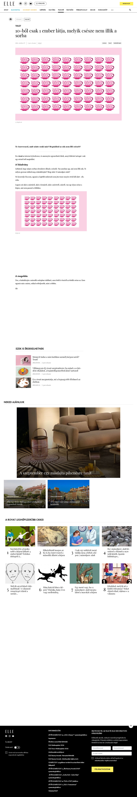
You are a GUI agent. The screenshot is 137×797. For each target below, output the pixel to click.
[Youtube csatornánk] (30, 4)
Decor (92, 10)
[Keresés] (130, 10)
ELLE (39, 43)
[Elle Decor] (9, 3)
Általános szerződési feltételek (58, 742)
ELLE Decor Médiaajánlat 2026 (58, 749)
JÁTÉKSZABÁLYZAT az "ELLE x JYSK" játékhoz (63, 781)
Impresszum (52, 738)
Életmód (70, 10)
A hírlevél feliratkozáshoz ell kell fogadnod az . (109, 759)
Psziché (61, 10)
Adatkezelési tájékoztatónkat (106, 760)
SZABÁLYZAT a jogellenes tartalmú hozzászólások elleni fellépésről (66, 764)
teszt (110, 43)
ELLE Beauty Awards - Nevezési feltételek (61, 755)
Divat (6, 10)
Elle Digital (15, 10)
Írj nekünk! (8, 742)
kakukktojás (117, 43)
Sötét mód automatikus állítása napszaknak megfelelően (18, 754)
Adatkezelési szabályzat (56, 752)
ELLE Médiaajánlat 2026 (56, 745)
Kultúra (52, 10)
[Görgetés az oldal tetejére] (131, 726)
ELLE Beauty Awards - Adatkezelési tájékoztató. (63, 759)
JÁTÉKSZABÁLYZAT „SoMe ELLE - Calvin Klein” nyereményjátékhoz (63, 776)
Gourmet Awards (30, 10)
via (16, 288)
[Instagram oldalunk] (25, 3)
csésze (104, 43)
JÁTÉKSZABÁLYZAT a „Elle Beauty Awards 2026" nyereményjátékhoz (64, 770)
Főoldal (18, 19)
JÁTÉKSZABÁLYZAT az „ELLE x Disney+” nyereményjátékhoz (67, 735)
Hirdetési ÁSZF (53, 791)
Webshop (126, 3)
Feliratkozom (102, 769)
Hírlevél (41, 3)
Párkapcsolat (81, 10)
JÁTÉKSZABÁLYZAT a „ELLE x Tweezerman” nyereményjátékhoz (62, 786)
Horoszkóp (102, 10)
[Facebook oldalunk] (20, 3)
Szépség (43, 10)
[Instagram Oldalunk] (10, 736)
